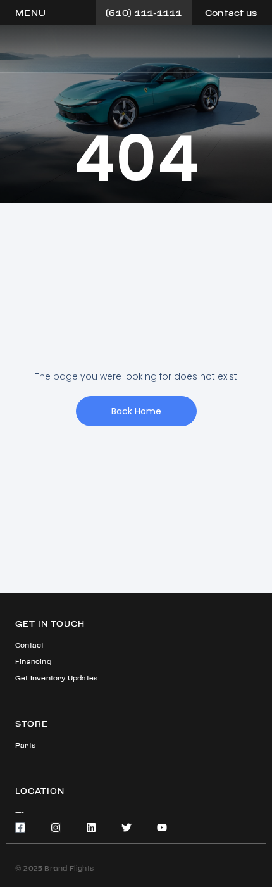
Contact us (231, 12)
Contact (29, 645)
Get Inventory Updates (56, 678)
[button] (30, 12)
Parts (25, 745)
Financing (33, 661)
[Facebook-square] (20, 827)
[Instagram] (56, 827)
